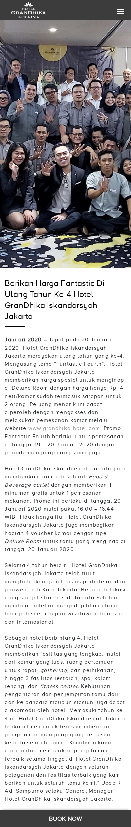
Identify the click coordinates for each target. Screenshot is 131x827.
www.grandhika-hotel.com (64, 428)
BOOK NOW (65, 818)
